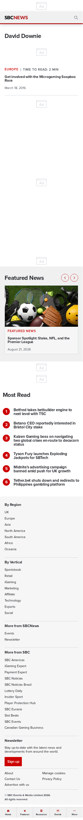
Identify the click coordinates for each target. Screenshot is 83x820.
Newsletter (12, 639)
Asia (8, 524)
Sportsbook (13, 569)
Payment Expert (16, 672)
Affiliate (10, 594)
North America (15, 530)
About (9, 773)
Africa (9, 543)
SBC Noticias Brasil (18, 684)
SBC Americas (15, 660)
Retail (8, 575)
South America (15, 537)
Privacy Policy (52, 779)
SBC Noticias (14, 678)
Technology (13, 600)
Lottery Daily (13, 690)
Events (9, 633)
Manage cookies (54, 773)
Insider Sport (14, 696)
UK (7, 512)
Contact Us (12, 779)
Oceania (10, 549)
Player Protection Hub (20, 703)
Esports (10, 606)
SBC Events (13, 721)
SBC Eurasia (13, 709)
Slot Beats (12, 715)
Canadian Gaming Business (24, 727)
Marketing (12, 588)
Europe (10, 518)
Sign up (13, 761)
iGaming (10, 582)
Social (9, 613)
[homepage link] (16, 18)
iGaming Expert (15, 666)
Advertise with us (17, 784)
